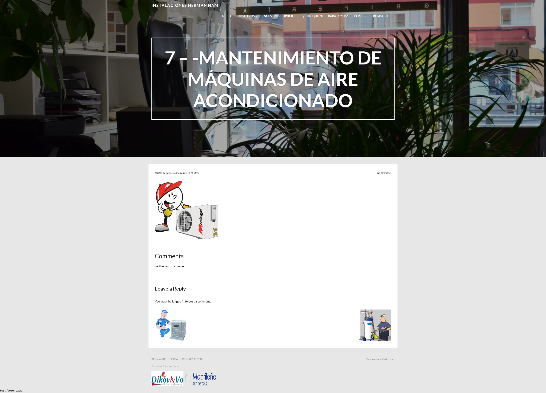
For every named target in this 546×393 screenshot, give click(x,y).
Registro (380, 16)
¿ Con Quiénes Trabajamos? (325, 16)
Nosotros (246, 16)
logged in (178, 301)
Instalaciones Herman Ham (185, 5)
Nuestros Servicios (280, 16)
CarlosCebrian (173, 172)
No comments (384, 172)
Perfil (359, 16)
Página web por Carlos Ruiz (380, 359)
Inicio (226, 16)
